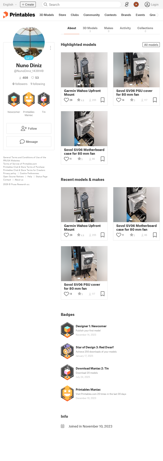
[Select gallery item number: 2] (83, 84)
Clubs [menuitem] (75, 15)
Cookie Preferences (29, 173)
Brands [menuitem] (126, 15)
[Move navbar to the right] (157, 15)
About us (19, 179)
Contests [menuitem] (110, 15)
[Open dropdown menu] (50, 46)
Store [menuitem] (62, 15)
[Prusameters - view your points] (136, 4)
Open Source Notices (13, 176)
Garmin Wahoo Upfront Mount (82, 92)
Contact (7, 179)
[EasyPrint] (127, 4)
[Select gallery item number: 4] (89, 84)
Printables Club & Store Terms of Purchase (24, 166)
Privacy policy (9, 173)
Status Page (42, 176)
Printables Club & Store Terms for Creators (24, 170)
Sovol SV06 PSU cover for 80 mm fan (134, 92)
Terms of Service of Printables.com (20, 163)
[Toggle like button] (66, 100)
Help (29, 176)
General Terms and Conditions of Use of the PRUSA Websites (24, 159)
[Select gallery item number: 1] (79, 84)
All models (151, 44)
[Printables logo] (19, 14)
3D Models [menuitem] (46, 15)
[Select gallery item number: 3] (86, 84)
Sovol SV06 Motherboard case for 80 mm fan (84, 151)
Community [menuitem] (91, 15)
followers (20, 84)
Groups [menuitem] (155, 15)
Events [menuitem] (140, 15)
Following (38, 84)
